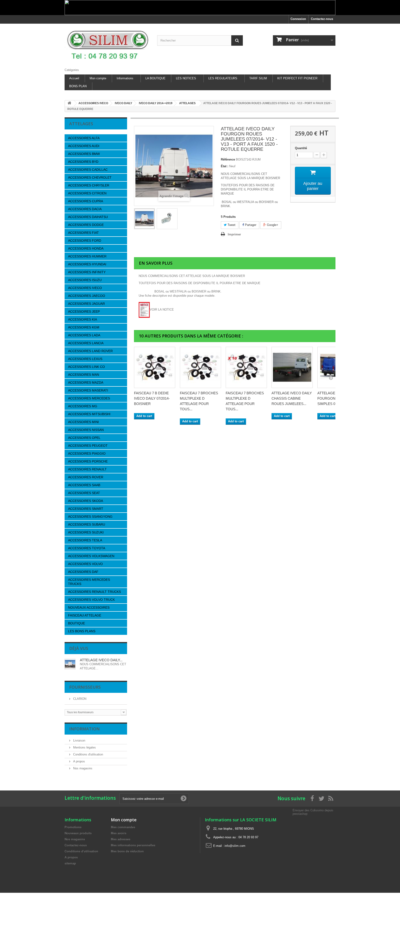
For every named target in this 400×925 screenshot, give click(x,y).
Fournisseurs (85, 687)
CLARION (79, 698)
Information (84, 729)
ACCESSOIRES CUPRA (85, 201)
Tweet (231, 225)
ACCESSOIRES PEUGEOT (88, 445)
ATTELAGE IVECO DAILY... (101, 660)
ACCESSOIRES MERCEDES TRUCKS (89, 582)
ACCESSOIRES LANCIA (85, 343)
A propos (78, 761)
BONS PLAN (78, 86)
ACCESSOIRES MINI (83, 422)
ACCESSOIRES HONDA (85, 248)
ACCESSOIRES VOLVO (85, 564)
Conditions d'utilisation (87, 754)
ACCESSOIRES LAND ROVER (90, 351)
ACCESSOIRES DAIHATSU (88, 217)
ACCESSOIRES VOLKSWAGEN (91, 556)
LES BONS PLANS (81, 631)
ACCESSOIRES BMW (84, 154)
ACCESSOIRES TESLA (85, 540)
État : (224, 166)
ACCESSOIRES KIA (82, 319)
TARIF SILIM (258, 78)
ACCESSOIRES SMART (85, 509)
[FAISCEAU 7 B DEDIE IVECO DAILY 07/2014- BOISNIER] (154, 367)
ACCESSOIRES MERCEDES (89, 398)
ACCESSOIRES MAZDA (85, 382)
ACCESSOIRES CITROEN (87, 193)
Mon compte (98, 78)
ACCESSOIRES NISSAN (86, 430)
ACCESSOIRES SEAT (84, 493)
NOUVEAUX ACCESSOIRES (88, 607)
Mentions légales (84, 747)
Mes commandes (123, 827)
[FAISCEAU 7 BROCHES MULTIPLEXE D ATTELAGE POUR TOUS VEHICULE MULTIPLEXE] (200, 367)
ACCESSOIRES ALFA (84, 138)
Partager (250, 225)
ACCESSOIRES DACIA (85, 209)
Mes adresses (120, 839)
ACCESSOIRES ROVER (85, 477)
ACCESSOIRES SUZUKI (86, 532)
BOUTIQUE (76, 623)
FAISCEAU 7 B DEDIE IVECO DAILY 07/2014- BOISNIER (152, 398)
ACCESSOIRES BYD (83, 162)
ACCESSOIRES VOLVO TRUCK (91, 599)
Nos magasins (82, 768)
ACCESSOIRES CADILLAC (88, 169)
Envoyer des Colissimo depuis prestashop (313, 812)
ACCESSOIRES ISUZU (85, 280)
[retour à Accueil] (69, 103)
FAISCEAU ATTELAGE (84, 615)
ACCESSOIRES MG (82, 406)
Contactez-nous (322, 19)
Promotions (73, 827)
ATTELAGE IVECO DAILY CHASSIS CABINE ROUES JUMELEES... (292, 398)
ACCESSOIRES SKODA (85, 501)
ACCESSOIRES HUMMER (87, 256)
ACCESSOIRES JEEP (84, 311)
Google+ (272, 225)
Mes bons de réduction (127, 851)
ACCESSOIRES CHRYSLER (88, 185)
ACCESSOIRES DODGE (86, 225)
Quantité (301, 148)
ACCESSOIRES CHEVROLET (90, 177)
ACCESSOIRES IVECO (85, 288)
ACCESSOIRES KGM (83, 327)
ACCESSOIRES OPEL (84, 438)
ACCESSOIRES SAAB (84, 485)
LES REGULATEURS (222, 78)
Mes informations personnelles (133, 845)
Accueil (74, 78)
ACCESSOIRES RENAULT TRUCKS (94, 592)
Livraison (78, 740)
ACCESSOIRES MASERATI (88, 390)
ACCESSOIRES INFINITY (87, 272)
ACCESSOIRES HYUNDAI (87, 264)
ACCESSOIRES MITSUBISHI (89, 414)
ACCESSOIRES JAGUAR (86, 303)
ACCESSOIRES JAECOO (86, 296)
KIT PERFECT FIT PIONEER (297, 78)
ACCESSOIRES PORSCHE (88, 461)
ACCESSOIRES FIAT (83, 232)
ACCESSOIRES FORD (84, 240)
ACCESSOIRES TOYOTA (86, 548)
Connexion (298, 19)
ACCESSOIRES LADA (84, 335)
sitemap (70, 863)
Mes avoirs (118, 833)
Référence (228, 159)
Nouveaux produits (78, 833)
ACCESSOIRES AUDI (83, 146)
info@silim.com (235, 846)
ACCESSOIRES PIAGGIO (87, 453)
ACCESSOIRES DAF (83, 572)
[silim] (107, 44)
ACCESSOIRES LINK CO (86, 367)
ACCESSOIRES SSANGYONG (90, 516)
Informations (125, 78)
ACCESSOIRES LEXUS (85, 359)
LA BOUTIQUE (155, 78)
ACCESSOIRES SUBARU (86, 524)
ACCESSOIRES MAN (83, 374)
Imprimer (234, 234)
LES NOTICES (186, 78)
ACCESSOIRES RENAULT (87, 469)
